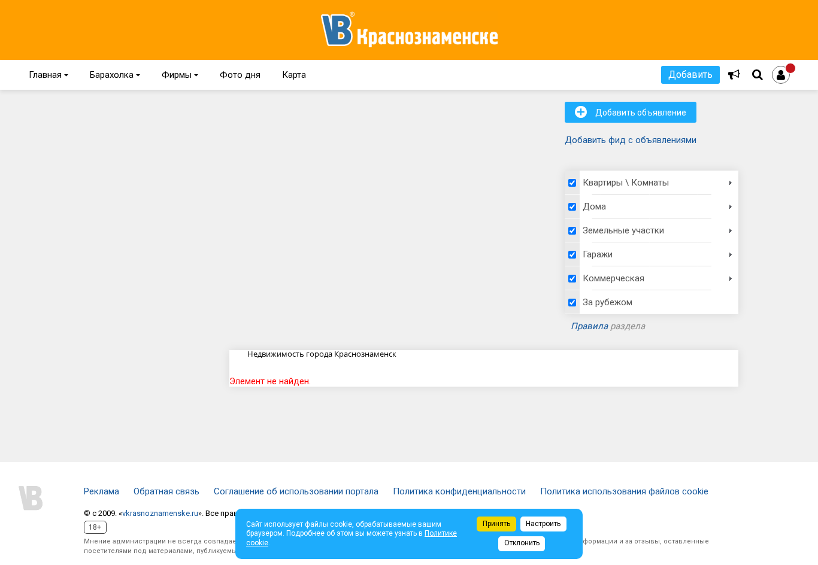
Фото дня (240, 74)
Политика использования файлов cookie (624, 491)
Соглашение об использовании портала (296, 491)
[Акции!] (734, 75)
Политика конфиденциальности (459, 491)
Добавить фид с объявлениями (630, 140)
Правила (589, 326)
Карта (294, 74)
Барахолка (115, 74)
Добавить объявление (630, 112)
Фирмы (180, 74)
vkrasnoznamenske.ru (160, 513)
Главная (48, 74)
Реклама (101, 491)
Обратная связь (166, 491)
